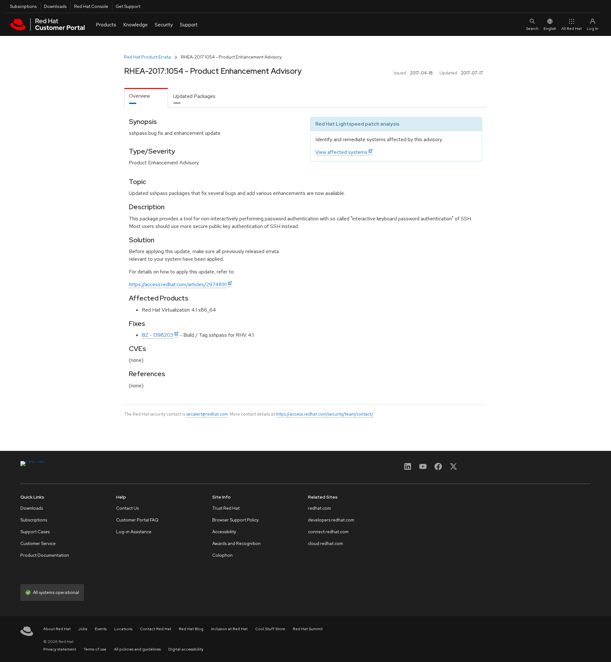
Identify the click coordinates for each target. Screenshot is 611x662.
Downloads (55, 6)
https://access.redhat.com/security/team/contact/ (324, 414)
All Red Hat (571, 28)
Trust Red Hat (226, 508)
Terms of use (95, 649)
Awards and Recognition (236, 543)
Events (101, 628)
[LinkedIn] (407, 468)
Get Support (128, 6)
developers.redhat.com (331, 520)
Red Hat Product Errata (147, 57)
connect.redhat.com (328, 531)
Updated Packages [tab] (194, 96)
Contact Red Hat (155, 628)
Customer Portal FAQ (137, 520)
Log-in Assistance (133, 531)
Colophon (222, 555)
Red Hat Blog (191, 628)
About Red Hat (57, 628)
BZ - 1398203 (157, 335)
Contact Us (127, 508)
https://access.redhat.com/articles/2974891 (178, 284)
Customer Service (38, 543)
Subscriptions (23, 6)
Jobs (82, 628)
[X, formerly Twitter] (453, 468)
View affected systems (341, 152)
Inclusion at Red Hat (229, 628)
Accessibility (224, 531)
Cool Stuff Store (270, 628)
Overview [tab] (139, 96)
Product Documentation (44, 555)
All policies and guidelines (137, 649)
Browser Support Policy (235, 520)
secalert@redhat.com (207, 414)
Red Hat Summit (308, 628)
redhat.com (319, 508)
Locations (123, 628)
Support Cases (35, 531)
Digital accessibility (185, 649)
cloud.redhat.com (325, 543)
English (550, 28)
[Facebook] (438, 468)
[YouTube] (423, 468)
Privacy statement (59, 649)
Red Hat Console (91, 6)
